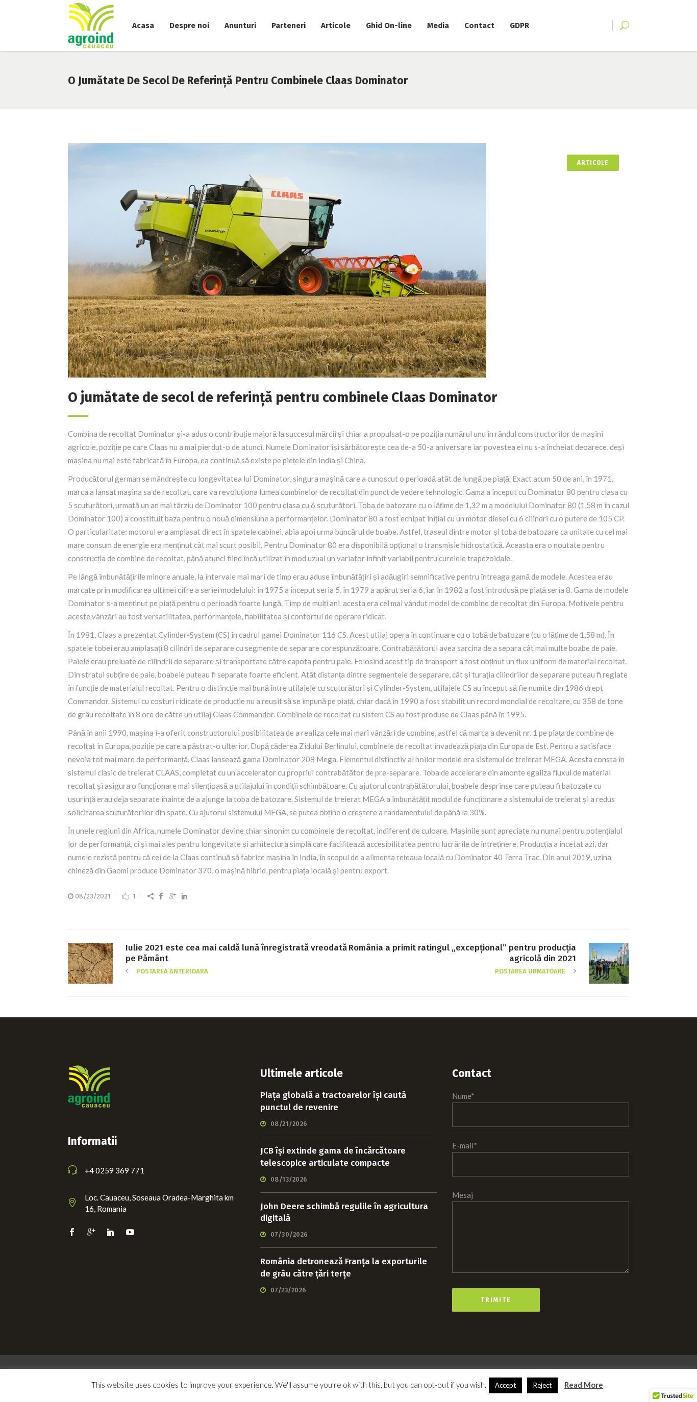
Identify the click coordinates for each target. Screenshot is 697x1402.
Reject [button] (542, 1385)
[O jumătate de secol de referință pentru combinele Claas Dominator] (348, 260)
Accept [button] (505, 1385)
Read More (583, 1384)
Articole (593, 162)
